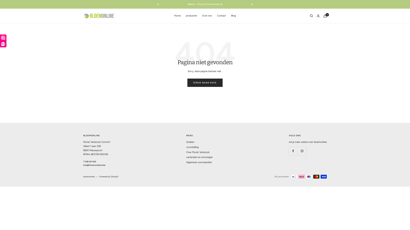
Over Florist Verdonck (197, 152)
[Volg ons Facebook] (293, 151)
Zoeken (190, 142)
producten (191, 15)
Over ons (207, 15)
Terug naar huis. (205, 82)
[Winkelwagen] (325, 15)
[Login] (318, 16)
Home (177, 15)
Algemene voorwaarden (199, 162)
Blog (233, 15)
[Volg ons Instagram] (302, 151)
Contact (221, 15)
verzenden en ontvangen (199, 157)
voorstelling (192, 147)
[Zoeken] (311, 15)
